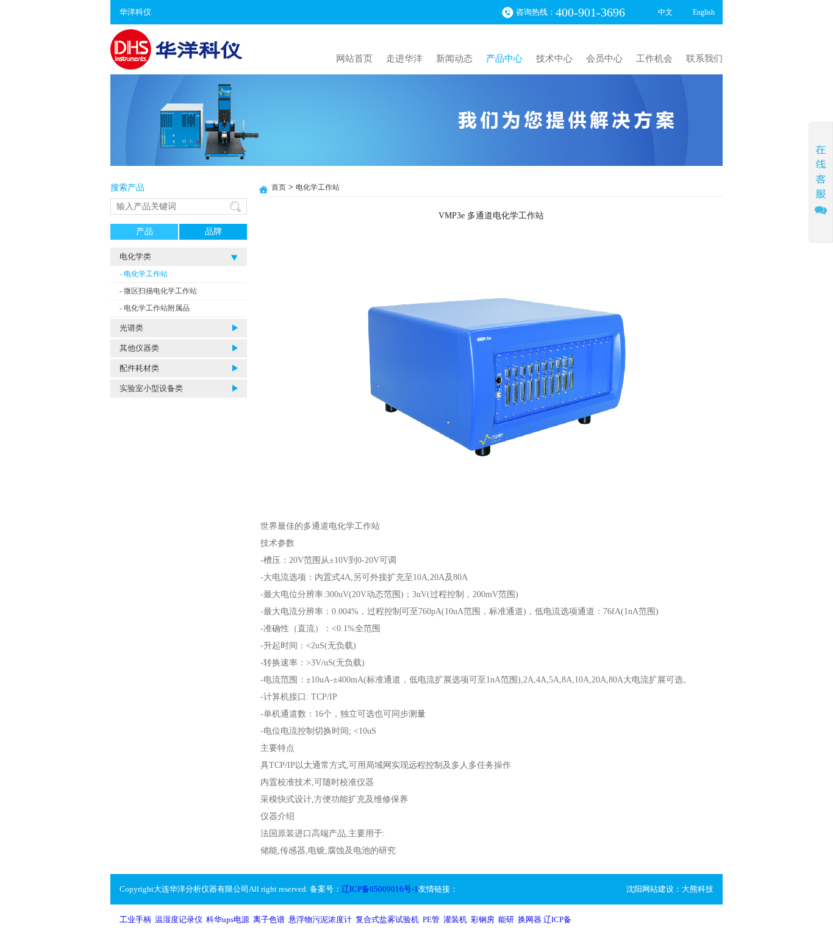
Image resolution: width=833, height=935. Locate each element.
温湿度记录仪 (178, 919)
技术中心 (554, 58)
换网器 (530, 919)
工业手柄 (135, 919)
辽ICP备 (557, 919)
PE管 (431, 919)
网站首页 (354, 58)
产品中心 (504, 58)
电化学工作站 (318, 187)
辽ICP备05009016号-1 (379, 889)
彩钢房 (483, 919)
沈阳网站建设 (650, 889)
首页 (278, 187)
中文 (665, 12)
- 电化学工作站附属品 (155, 308)
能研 (506, 919)
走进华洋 (404, 58)
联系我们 (704, 58)
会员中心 (604, 58)
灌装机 (455, 919)
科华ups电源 (227, 919)
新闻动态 (454, 58)
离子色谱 (269, 919)
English (704, 12)
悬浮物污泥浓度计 (320, 919)
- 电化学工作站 (144, 274)
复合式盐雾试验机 (387, 919)
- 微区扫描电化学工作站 (158, 291)
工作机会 (654, 58)
